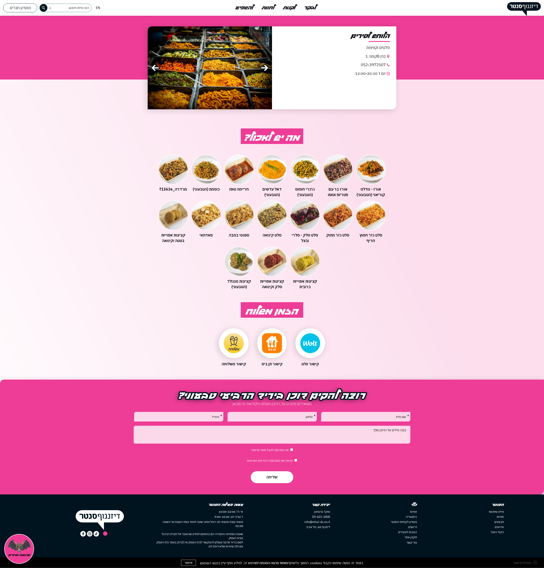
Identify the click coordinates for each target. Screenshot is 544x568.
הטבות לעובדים (407, 532)
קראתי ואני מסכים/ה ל (270, 461)
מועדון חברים (20, 7)
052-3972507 (373, 64)
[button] (50, 8)
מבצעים (499, 522)
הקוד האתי (497, 532)
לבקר (310, 7)
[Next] (265, 68)
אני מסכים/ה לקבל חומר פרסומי (270, 450)
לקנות (289, 7)
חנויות (500, 517)
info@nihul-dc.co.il (317, 522)
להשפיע (244, 7)
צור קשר (412, 542)
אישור (188, 563)
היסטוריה (411, 517)
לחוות (268, 7)
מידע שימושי (496, 512)
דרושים (412, 527)
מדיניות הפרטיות (257, 461)
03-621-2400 (321, 517)
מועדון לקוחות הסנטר (404, 522)
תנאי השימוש (209, 563)
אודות (413, 512)
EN (98, 8)
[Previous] (155, 68)
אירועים (499, 527)
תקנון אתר (410, 537)
